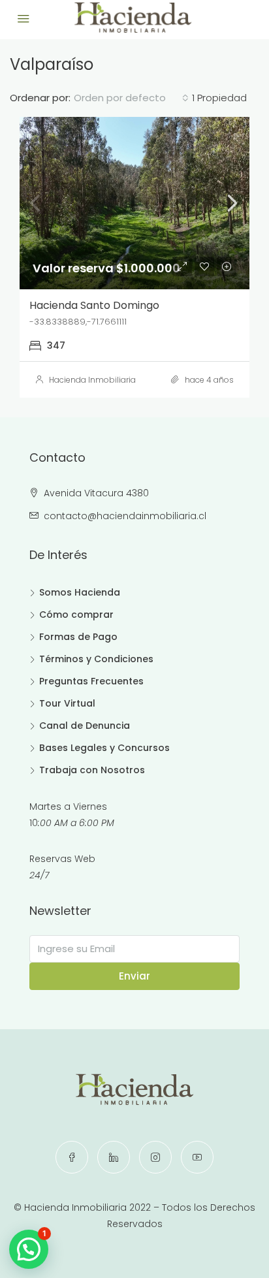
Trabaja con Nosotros (92, 769)
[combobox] (131, 98)
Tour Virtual (67, 703)
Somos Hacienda (79, 592)
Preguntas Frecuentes (91, 681)
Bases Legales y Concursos (104, 747)
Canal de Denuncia (84, 725)
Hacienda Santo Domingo (94, 305)
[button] (28, 1249)
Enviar (134, 976)
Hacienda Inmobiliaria (92, 379)
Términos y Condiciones (96, 658)
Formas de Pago (78, 636)
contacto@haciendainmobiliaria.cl (125, 515)
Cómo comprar (76, 614)
